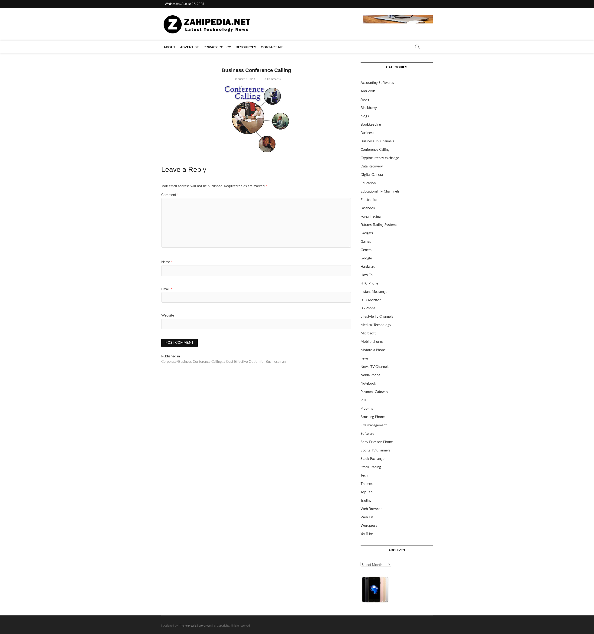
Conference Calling (375, 149)
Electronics (369, 200)
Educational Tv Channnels (380, 191)
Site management (374, 425)
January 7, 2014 (244, 79)
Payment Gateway (374, 392)
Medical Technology (376, 325)
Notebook (368, 383)
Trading (366, 500)
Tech (364, 475)
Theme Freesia (188, 625)
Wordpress (369, 525)
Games (366, 241)
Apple (365, 99)
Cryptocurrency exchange (380, 158)
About (169, 47)
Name (166, 262)
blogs (365, 116)
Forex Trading (371, 216)
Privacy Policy (217, 47)
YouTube (367, 534)
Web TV (367, 517)
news (365, 358)
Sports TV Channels (375, 450)
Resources (246, 47)
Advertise (189, 47)
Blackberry (369, 108)
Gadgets (367, 233)
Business (367, 133)
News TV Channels (375, 367)
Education (368, 183)
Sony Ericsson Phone (377, 442)
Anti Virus (368, 91)
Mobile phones (372, 341)
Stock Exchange (372, 459)
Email (166, 289)
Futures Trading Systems (379, 225)
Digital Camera (372, 174)
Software (367, 433)
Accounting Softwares (377, 83)
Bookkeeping (371, 124)
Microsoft (368, 333)
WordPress (205, 625)
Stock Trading (371, 467)
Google (366, 258)
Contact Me (272, 47)
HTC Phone (369, 283)
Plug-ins (367, 408)
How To (367, 275)
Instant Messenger (375, 292)
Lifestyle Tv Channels (377, 316)
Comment (169, 195)
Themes (367, 484)
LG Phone (368, 308)
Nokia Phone (370, 375)
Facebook (368, 208)
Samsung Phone (373, 417)
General (366, 250)
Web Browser (371, 509)
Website (167, 315)
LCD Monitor (371, 300)
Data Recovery (372, 166)
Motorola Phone (373, 350)
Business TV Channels (377, 141)
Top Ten (366, 492)
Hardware (368, 266)
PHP (364, 400)
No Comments (271, 79)
